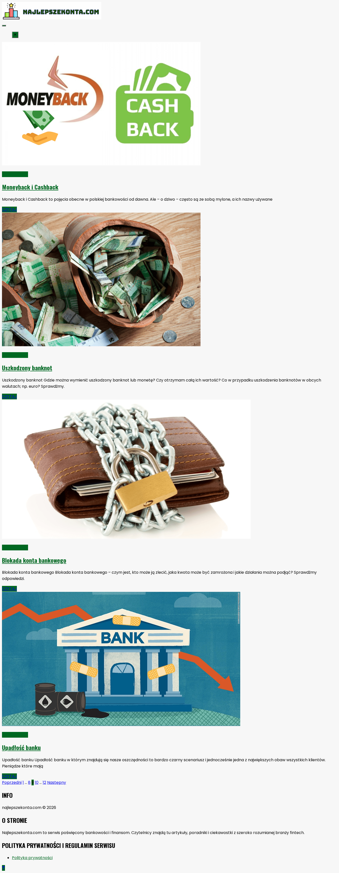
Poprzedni (12, 782)
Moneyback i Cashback (30, 186)
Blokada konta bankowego (34, 560)
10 (36, 782)
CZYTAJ (9, 209)
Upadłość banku (21, 747)
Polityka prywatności (32, 858)
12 (44, 782)
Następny (56, 782)
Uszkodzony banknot (27, 367)
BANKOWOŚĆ (15, 174)
